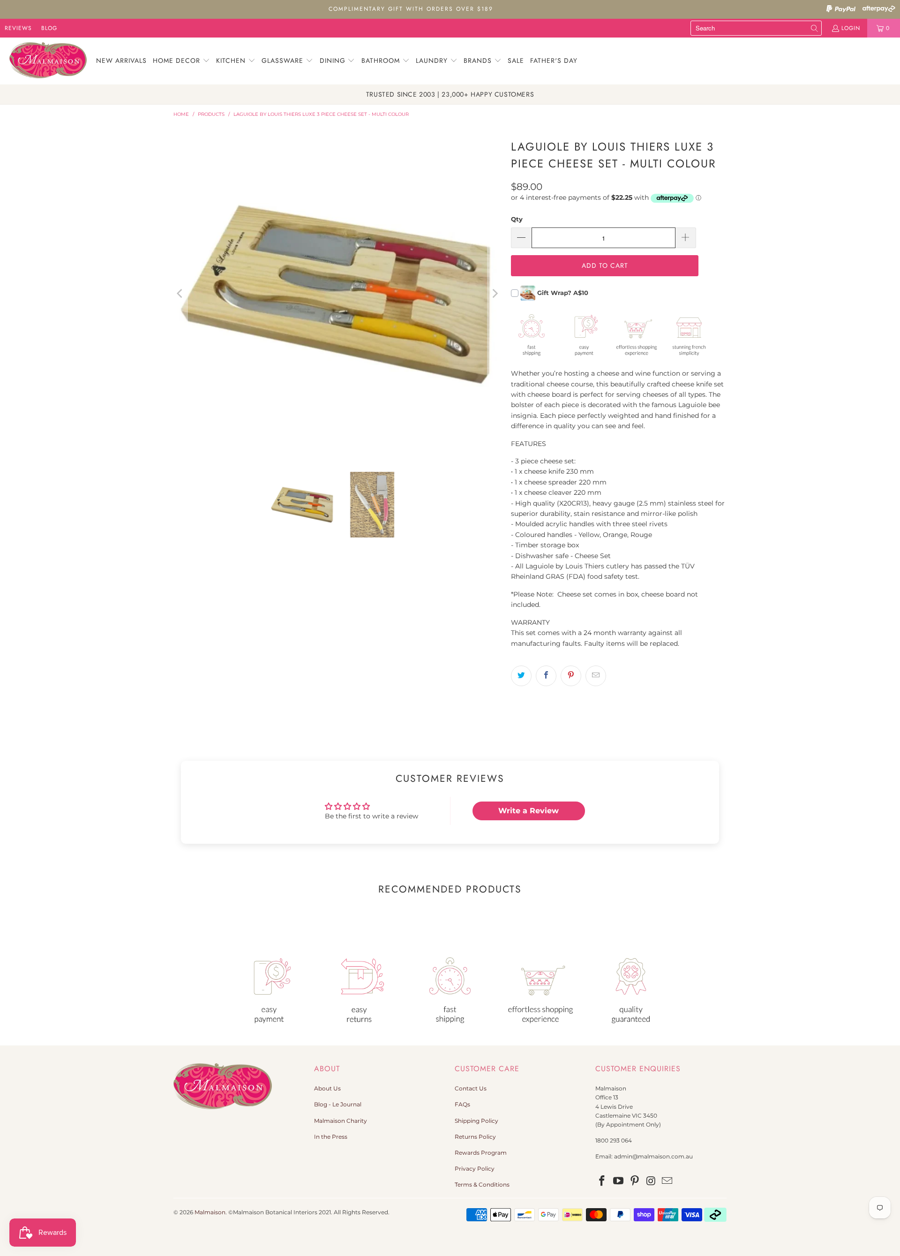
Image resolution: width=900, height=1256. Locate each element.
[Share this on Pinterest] (571, 676)
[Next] (494, 293)
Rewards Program (481, 1152)
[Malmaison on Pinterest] (635, 1181)
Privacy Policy (475, 1168)
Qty (517, 219)
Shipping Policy (476, 1120)
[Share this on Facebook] (546, 676)
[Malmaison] (48, 61)
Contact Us (471, 1088)
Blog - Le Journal (337, 1104)
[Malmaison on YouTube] (619, 1181)
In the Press (330, 1136)
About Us (327, 1088)
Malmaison (210, 1212)
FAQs (462, 1104)
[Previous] (180, 293)
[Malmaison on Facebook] (602, 1181)
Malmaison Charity (340, 1120)
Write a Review (528, 810)
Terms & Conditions (482, 1184)
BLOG (49, 28)
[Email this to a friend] (595, 676)
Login (850, 28)
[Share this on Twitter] (521, 676)
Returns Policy (475, 1136)
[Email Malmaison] (667, 1181)
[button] (181, 61)
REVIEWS (18, 28)
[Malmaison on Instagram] (651, 1181)
